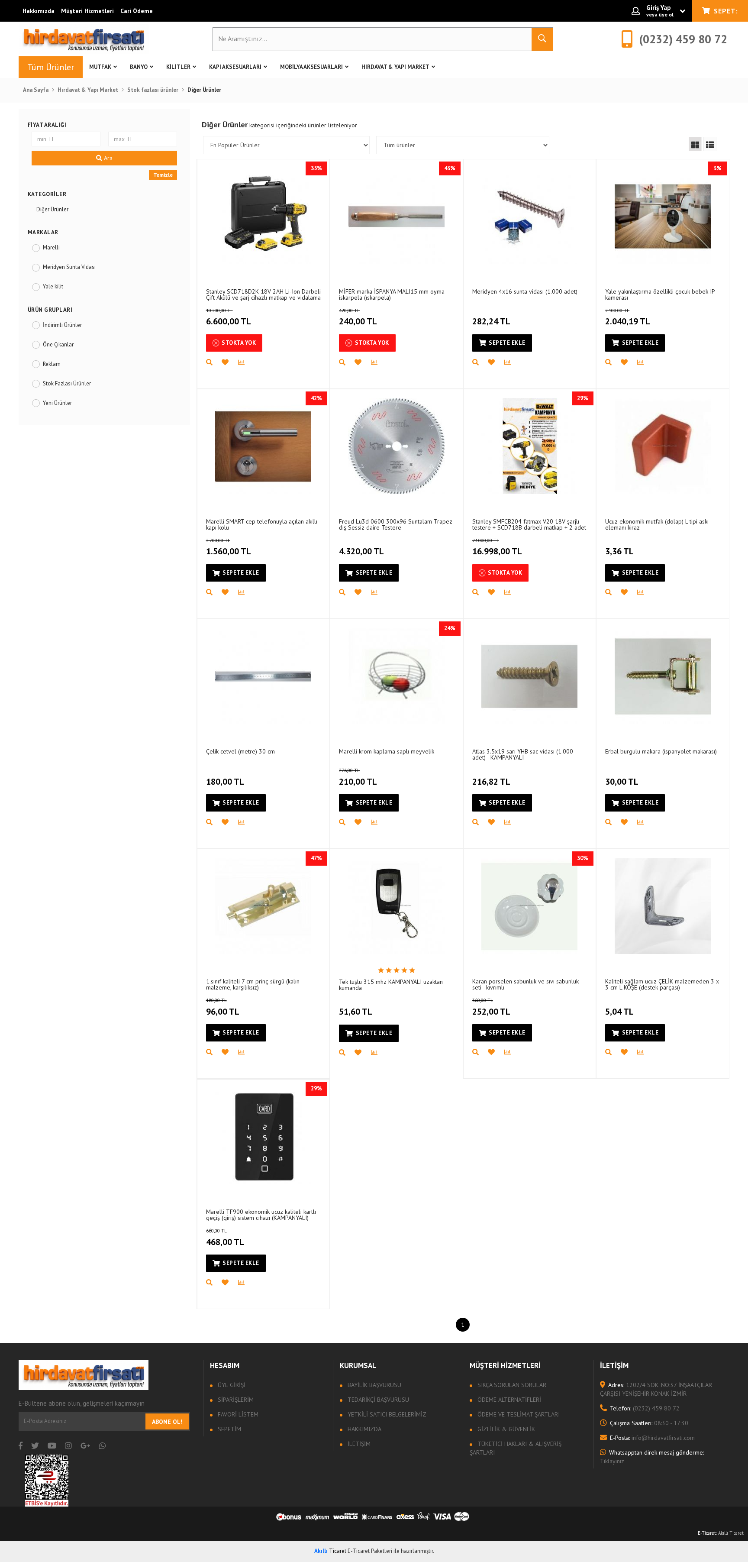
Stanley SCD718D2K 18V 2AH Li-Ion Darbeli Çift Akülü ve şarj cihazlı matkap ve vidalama (263, 294)
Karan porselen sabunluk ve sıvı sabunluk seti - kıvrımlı (525, 984)
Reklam (52, 364)
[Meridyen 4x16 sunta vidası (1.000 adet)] (529, 216)
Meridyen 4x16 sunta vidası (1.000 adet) (524, 291)
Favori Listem (237, 1414)
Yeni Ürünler (57, 403)
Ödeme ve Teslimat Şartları (518, 1414)
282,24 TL (491, 321)
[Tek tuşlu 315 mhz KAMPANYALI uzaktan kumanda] (396, 906)
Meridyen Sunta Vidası (69, 267)
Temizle (163, 174)
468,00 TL (225, 1238)
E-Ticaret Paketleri (370, 1551)
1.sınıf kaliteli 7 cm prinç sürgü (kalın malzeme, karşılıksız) (253, 984)
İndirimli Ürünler (62, 325)
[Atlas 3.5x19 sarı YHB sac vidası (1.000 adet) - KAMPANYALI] (529, 676)
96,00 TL (222, 1007)
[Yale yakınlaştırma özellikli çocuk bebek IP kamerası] (663, 216)
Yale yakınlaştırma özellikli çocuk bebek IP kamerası (660, 294)
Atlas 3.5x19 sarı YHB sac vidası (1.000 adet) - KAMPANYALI (522, 754)
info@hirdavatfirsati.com (652, 1438)
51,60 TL (355, 1011)
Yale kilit (53, 286)
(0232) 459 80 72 (645, 1408)
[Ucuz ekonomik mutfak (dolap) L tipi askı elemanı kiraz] (663, 446)
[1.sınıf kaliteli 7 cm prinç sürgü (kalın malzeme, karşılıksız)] (263, 906)
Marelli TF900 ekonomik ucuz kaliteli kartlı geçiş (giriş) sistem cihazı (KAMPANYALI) (261, 1214)
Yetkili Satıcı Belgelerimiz (386, 1414)
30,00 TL (621, 781)
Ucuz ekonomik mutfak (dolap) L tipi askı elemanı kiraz (657, 524)
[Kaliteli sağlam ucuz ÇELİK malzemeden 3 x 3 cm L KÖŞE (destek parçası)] (663, 906)
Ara (107, 158)
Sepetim (228, 1429)
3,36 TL (619, 551)
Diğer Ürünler (52, 209)
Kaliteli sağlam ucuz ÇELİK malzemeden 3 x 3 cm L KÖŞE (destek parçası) (662, 984)
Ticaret (330, 1551)
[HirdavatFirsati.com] (83, 39)
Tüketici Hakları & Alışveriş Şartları (515, 1448)
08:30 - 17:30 (649, 1423)
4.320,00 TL (361, 551)
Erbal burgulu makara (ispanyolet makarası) (661, 751)
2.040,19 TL (627, 317)
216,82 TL (491, 781)
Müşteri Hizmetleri (87, 11)
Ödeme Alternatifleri (508, 1400)
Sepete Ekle (507, 342)
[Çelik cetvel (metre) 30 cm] (263, 676)
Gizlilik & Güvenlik (505, 1429)
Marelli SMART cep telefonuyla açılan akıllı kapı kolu (261, 524)
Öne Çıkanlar (58, 344)
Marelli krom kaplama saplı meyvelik (386, 751)
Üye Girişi (230, 1385)
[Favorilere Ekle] (230, 362)
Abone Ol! (167, 1422)
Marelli (51, 247)
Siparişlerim (235, 1400)
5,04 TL (619, 1011)
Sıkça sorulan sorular (511, 1385)
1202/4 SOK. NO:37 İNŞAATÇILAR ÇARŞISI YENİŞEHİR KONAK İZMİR (656, 1389)
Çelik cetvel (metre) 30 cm (240, 751)
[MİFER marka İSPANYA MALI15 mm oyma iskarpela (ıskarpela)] (396, 216)
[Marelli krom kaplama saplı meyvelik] (396, 676)
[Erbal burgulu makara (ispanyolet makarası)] (663, 676)
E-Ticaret (707, 1533)
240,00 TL (358, 317)
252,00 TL (491, 1007)
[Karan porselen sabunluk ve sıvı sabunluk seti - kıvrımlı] (529, 906)
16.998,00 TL (497, 547)
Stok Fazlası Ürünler (67, 383)
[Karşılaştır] (246, 362)
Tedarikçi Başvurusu (377, 1400)
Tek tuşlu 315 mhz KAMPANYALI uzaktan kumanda (391, 984)
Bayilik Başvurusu (373, 1385)
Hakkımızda (39, 11)
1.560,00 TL (228, 547)
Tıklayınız (652, 1457)
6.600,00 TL (228, 317)
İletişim (358, 1444)
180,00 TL (225, 781)
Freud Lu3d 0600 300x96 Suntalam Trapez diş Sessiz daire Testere (395, 524)
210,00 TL (358, 777)
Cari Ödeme (136, 11)
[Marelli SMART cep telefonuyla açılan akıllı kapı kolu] (263, 446)
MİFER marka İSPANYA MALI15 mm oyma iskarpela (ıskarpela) (392, 294)
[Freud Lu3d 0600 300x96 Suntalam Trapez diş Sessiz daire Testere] (396, 446)
